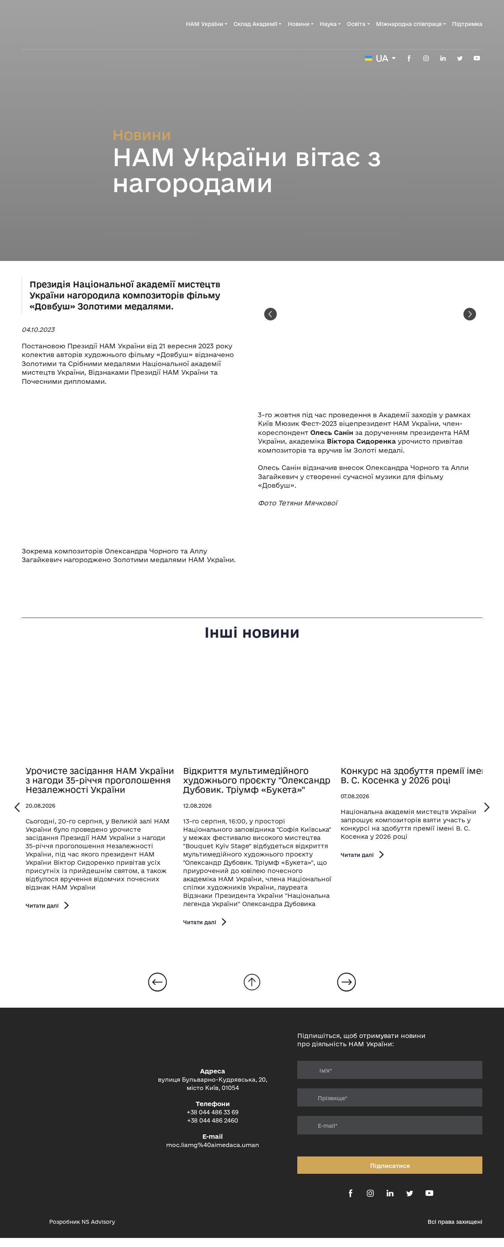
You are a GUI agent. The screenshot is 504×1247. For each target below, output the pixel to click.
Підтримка (467, 24)
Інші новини (252, 632)
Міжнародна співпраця (409, 24)
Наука (328, 24)
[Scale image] (134, 466)
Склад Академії (255, 24)
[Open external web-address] (31, 1222)
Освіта (356, 24)
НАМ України (204, 24)
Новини (298, 24)
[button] (409, 58)
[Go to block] (252, 982)
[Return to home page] (61, 24)
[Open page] (100, 710)
